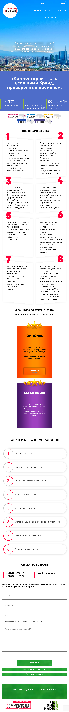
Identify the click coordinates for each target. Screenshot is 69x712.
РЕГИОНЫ (60, 3)
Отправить (34, 663)
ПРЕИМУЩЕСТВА (42, 10)
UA (66, 2)
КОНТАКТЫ (50, 17)
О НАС (41, 3)
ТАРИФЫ (61, 10)
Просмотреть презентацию (34, 669)
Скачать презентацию (34, 674)
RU (62, 2)
